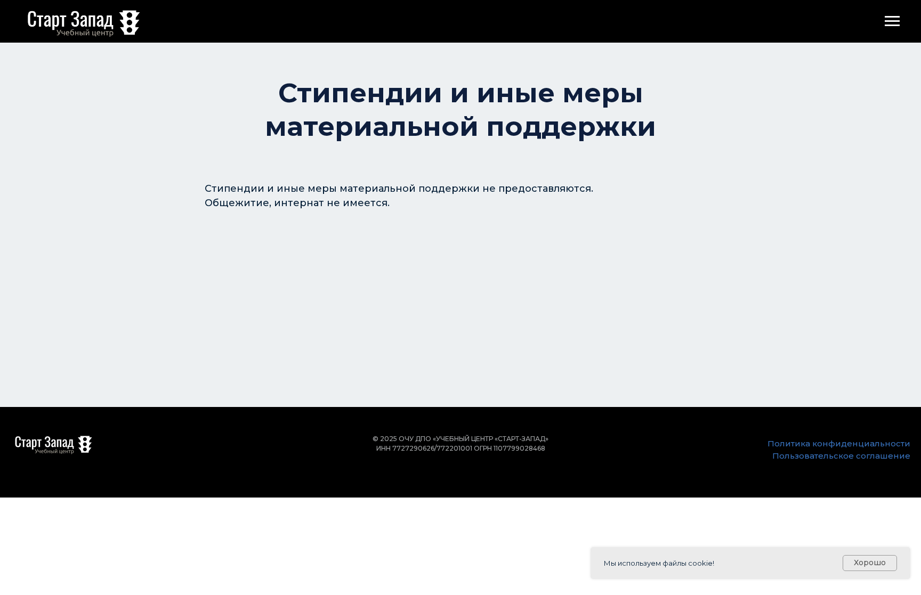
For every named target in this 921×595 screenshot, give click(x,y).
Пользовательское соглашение (841, 456)
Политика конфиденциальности (839, 443)
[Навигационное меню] (892, 21)
